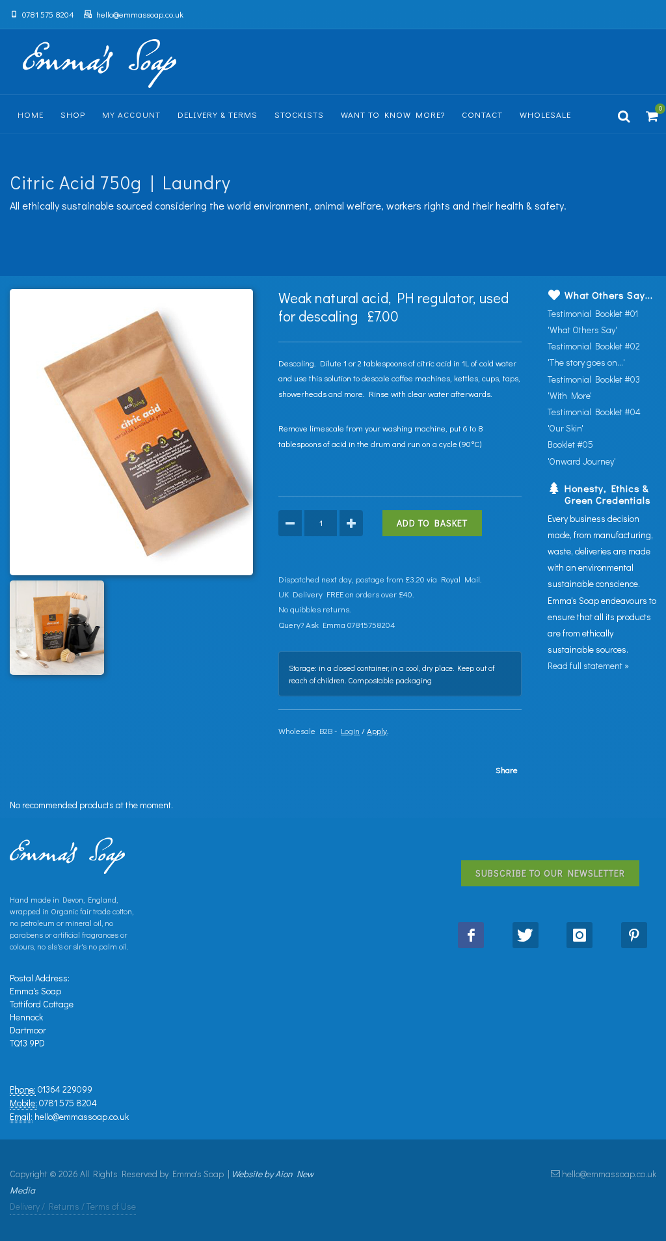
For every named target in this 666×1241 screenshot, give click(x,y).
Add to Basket (432, 523)
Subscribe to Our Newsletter (550, 873)
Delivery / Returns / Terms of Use (73, 1206)
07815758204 (371, 624)
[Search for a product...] (624, 114)
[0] (649, 114)
